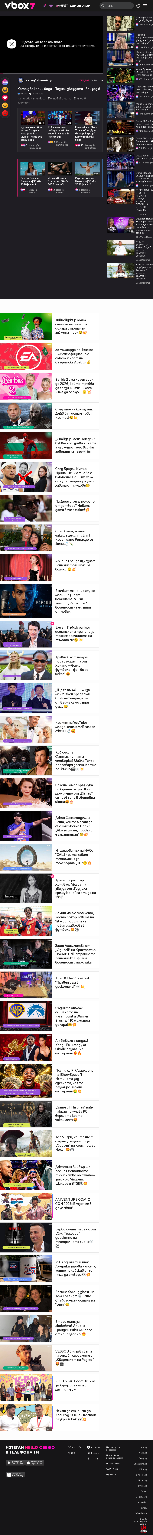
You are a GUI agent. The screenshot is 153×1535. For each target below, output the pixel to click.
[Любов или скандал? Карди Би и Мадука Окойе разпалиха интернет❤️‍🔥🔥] (26, 1047)
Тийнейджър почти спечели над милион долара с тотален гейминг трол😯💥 (71, 326)
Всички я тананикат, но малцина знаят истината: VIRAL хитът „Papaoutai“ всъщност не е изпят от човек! (75, 600)
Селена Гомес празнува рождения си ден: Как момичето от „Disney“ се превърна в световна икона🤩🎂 (75, 793)
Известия (111, 1474)
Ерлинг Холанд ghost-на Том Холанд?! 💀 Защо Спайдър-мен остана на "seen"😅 (75, 1298)
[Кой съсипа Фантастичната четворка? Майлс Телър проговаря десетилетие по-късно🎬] (26, 760)
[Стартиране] (5, 70)
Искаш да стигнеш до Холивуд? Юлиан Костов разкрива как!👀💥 (75, 1415)
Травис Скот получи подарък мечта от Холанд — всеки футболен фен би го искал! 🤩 (71, 665)
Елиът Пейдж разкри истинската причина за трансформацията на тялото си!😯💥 (74, 633)
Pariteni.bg (142, 1485)
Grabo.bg (142, 1480)
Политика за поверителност (114, 1456)
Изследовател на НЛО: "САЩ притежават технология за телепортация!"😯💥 (74, 856)
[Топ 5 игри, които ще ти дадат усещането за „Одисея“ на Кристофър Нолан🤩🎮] (26, 1143)
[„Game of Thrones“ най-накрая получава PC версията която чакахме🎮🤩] (26, 1114)
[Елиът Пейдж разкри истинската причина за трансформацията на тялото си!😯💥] (26, 634)
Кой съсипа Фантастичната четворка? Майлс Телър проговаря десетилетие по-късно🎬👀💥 (75, 760)
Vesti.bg (143, 1452)
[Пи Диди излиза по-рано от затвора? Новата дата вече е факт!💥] (26, 508)
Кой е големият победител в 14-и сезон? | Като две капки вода (58, 132)
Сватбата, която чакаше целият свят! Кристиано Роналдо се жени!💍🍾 (74, 537)
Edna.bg (143, 1469)
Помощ (143, 1507)
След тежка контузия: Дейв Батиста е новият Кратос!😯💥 (75, 413)
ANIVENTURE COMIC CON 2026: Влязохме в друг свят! (73, 1203)
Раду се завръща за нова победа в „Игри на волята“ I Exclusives (143, 248)
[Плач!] (5, 105)
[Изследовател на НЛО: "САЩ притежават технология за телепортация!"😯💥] (26, 857)
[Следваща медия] (19, 70)
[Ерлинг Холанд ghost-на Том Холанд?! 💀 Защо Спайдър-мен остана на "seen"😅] (26, 1298)
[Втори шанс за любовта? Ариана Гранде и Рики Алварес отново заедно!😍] (26, 1328)
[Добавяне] (97, 28)
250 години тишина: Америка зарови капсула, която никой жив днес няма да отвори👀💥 (75, 1268)
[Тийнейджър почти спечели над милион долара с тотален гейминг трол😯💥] (26, 326)
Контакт (142, 1502)
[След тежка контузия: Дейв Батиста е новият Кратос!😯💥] (26, 416)
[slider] (22, 65)
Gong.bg (143, 1458)
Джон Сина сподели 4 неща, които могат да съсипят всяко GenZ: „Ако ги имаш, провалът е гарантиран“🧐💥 (75, 826)
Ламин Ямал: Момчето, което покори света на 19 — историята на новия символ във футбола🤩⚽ (74, 921)
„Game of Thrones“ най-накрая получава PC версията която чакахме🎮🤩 (74, 1113)
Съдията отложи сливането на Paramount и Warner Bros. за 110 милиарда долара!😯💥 (72, 1016)
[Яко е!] (5, 82)
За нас (144, 1491)
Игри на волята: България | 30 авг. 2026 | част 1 (31, 181)
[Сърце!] (5, 98)
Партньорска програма (113, 1448)
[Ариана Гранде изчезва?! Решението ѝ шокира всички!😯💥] (26, 567)
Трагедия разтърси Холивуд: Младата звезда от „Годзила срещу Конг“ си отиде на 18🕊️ (75, 888)
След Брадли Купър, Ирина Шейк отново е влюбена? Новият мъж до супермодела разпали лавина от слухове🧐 (75, 477)
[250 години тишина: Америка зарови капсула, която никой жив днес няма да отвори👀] (26, 1268)
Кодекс (71, 1452)
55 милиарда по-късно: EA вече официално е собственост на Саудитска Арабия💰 (74, 356)
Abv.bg (143, 1447)
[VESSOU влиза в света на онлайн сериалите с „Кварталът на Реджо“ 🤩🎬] (26, 1358)
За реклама (141, 1496)
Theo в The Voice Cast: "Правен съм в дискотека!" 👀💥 (72, 982)
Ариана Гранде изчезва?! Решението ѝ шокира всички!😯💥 (75, 565)
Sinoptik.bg (141, 1474)
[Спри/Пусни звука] (11, 70)
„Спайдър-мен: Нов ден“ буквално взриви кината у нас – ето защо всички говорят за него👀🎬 (75, 445)
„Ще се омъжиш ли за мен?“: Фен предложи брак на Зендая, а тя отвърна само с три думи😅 (72, 698)
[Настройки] (97, 21)
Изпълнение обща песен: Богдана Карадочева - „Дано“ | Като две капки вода (31, 133)
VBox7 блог (141, 1513)
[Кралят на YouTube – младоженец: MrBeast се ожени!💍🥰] (26, 729)
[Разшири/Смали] (90, 70)
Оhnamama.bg (140, 1463)
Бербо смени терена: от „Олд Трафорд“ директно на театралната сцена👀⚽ (75, 1237)
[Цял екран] (97, 70)
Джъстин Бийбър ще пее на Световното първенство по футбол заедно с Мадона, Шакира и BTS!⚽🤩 (75, 1175)
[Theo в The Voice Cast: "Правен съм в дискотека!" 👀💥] (26, 985)
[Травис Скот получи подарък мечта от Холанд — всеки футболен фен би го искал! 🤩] (26, 665)
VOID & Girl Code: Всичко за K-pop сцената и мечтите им (75, 1385)
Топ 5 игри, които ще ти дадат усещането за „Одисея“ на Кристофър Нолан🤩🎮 (75, 1143)
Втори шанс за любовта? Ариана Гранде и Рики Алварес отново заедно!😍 (73, 1327)
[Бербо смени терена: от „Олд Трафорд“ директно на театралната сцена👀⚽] (26, 1237)
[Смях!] (5, 90)
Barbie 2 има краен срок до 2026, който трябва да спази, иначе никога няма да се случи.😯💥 (74, 385)
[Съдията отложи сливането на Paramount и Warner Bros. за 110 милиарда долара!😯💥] (26, 1016)
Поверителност (114, 1463)
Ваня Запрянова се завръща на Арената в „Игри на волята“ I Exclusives (144, 271)
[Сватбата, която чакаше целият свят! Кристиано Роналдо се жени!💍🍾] (26, 538)
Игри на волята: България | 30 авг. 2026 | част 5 (86, 181)
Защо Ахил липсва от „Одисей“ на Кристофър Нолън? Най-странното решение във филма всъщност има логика (75, 953)
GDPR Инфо (112, 1468)
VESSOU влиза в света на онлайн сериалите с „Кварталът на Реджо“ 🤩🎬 (74, 1357)
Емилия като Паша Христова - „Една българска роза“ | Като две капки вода (86, 133)
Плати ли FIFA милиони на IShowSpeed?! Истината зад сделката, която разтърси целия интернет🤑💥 (74, 1080)
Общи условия (75, 1447)
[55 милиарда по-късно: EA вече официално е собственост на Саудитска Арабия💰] (26, 356)
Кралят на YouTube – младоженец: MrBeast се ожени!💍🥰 (75, 726)
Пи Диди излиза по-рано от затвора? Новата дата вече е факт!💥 (75, 505)
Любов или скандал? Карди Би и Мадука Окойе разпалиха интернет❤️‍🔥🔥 (71, 1046)
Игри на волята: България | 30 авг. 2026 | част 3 (58, 181)
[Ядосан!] (5, 113)
